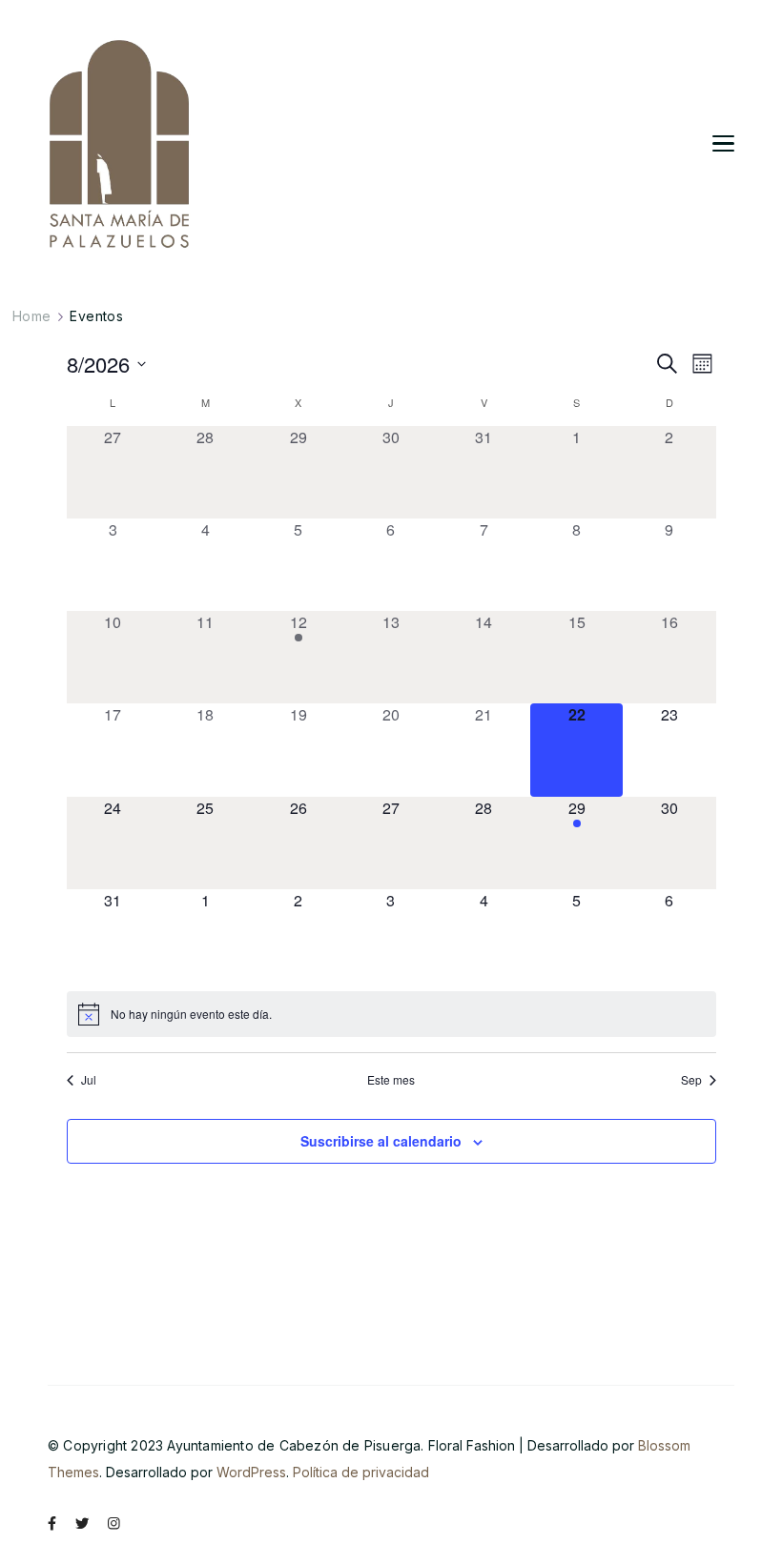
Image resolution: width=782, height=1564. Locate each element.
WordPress (251, 1472)
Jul (88, 1079)
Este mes (391, 1079)
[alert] (391, 1014)
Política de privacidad (361, 1472)
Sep (691, 1079)
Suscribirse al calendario (381, 1140)
